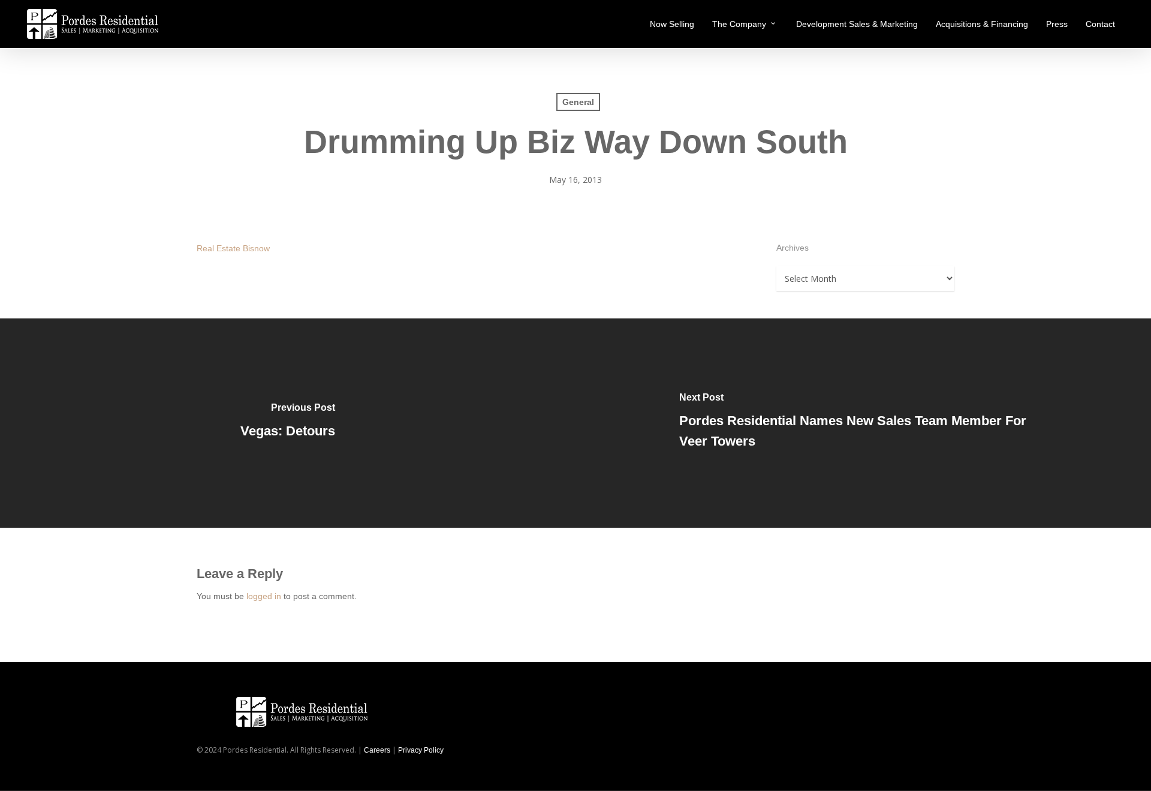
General (578, 102)
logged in (263, 596)
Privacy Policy (421, 750)
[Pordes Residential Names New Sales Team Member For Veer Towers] (863, 423)
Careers (377, 750)
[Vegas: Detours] (288, 423)
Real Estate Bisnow (233, 248)
